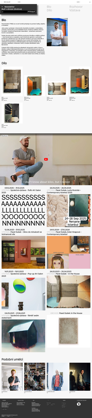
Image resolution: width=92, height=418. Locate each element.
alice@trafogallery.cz (36, 410)
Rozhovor (76, 6)
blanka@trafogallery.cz (36, 404)
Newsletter (49, 402)
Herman (11, 416)
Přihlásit (31, 11)
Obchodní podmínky (51, 403)
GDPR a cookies (50, 404)
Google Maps (4, 409)
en (89, 2)
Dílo (49, 10)
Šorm (6, 416)
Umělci (19, 2)
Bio (49, 6)
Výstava (74, 10)
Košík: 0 (78, 2)
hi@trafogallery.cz (5, 406)
